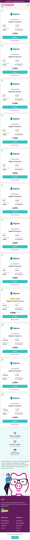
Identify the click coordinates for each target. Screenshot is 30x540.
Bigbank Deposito (15, 22)
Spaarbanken (19, 520)
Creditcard (3, 525)
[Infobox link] (7, 5)
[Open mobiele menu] (28, 5)
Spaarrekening (4, 523)
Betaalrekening (5, 520)
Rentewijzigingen (20, 523)
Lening (2, 528)
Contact (18, 530)
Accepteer (15, 537)
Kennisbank (19, 525)
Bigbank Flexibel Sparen (15, 301)
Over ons (18, 528)
